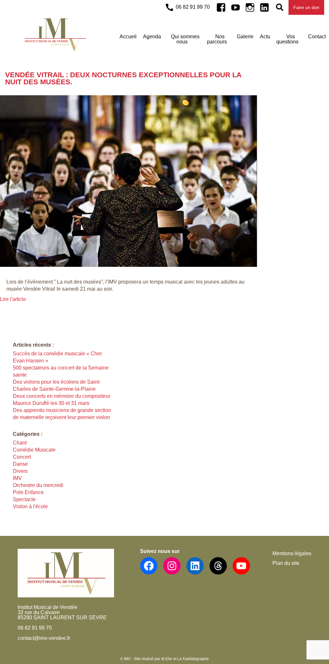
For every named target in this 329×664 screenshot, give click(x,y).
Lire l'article (13, 299)
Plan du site (285, 563)
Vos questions (287, 39)
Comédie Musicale (34, 450)
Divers (20, 471)
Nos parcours (217, 39)
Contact (317, 36)
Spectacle (24, 499)
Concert (22, 457)
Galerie (245, 36)
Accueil (128, 36)
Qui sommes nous (185, 39)
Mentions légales (291, 553)
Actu (265, 36)
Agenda (152, 36)
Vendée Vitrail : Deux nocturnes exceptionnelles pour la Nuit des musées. (123, 78)
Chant (20, 442)
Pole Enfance (28, 492)
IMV (17, 478)
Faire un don (306, 7)
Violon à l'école (30, 506)
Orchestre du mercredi (38, 485)
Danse (20, 464)
